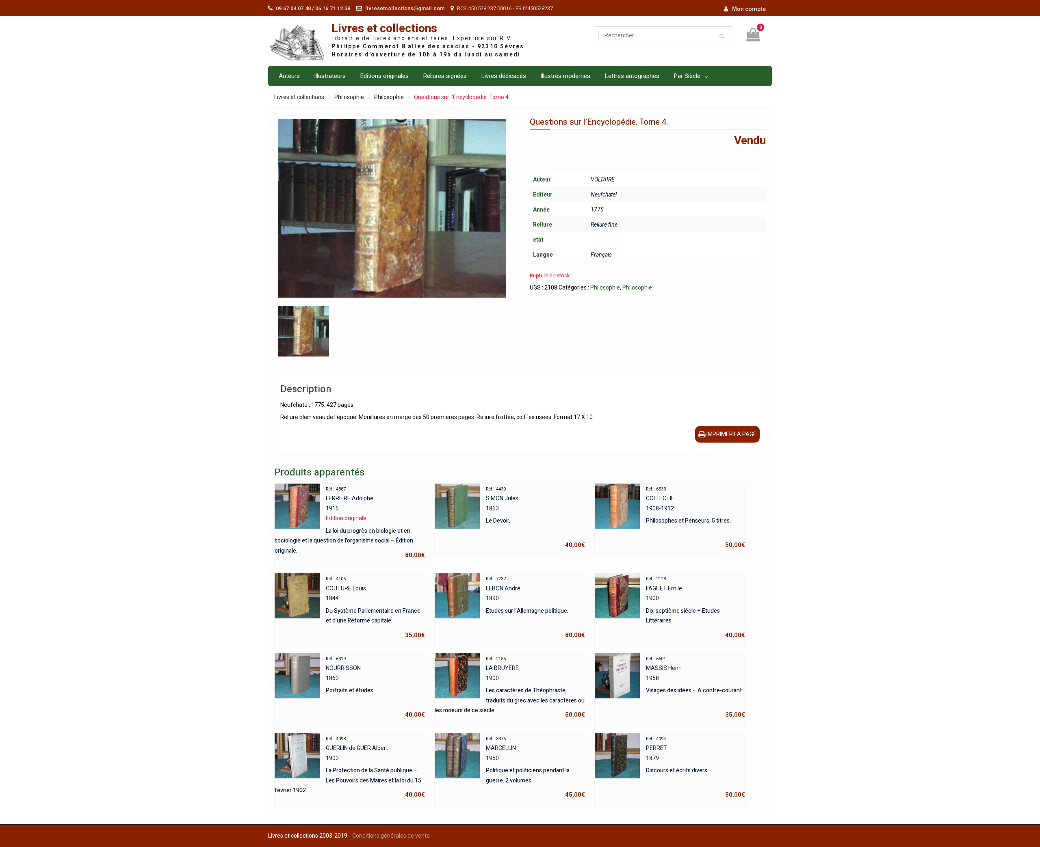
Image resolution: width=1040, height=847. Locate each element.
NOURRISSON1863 (375, 687)
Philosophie (349, 97)
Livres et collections (384, 28)
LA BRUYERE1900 (510, 687)
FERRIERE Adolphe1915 (350, 522)
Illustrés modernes (565, 75)
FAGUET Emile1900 (695, 607)
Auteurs (289, 75)
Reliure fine (604, 224)
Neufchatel (604, 194)
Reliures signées (445, 75)
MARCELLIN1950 (535, 767)
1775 (597, 209)
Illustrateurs (330, 75)
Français (601, 254)
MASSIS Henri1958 (695, 687)
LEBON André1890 (535, 607)
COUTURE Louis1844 (375, 607)
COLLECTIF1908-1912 (695, 517)
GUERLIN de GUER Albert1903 (350, 767)
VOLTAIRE (603, 179)
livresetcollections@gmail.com (404, 8)
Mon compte (749, 9)
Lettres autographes (631, 75)
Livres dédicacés (503, 75)
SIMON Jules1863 (535, 517)
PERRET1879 (695, 767)
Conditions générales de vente (391, 835)
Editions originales (384, 75)
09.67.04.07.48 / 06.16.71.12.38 (313, 8)
